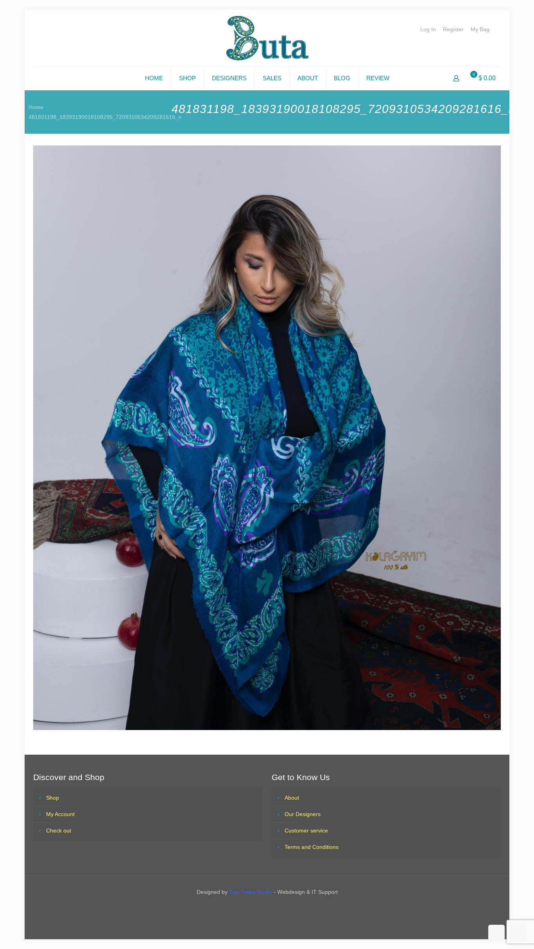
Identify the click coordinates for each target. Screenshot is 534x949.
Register (453, 29)
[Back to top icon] (496, 933)
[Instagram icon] (274, 908)
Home (36, 107)
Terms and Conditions (312, 847)
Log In (428, 29)
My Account (60, 814)
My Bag (480, 29)
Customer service (306, 830)
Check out (58, 830)
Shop (52, 798)
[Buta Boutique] (267, 38)
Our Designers (303, 814)
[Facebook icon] (260, 908)
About (292, 798)
